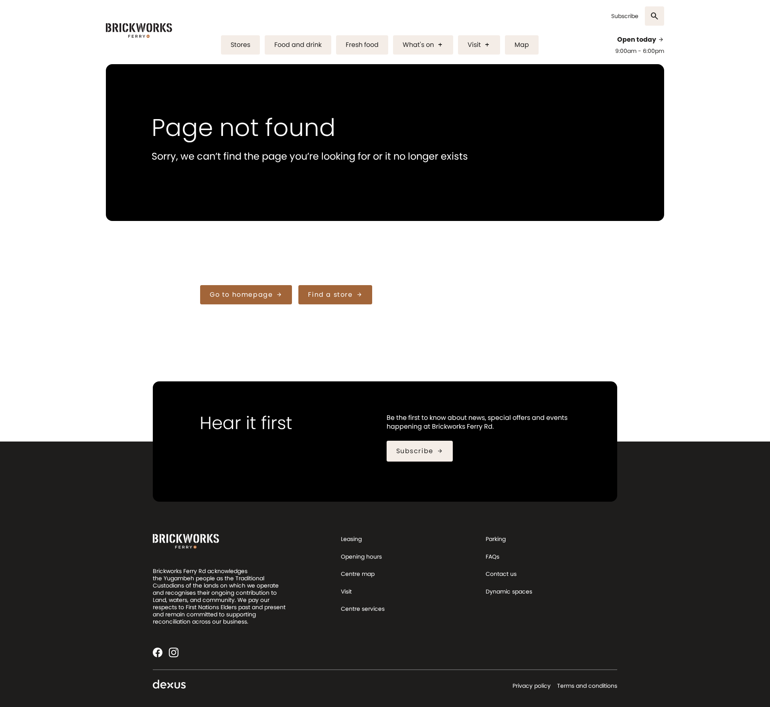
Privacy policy (532, 686)
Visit (479, 44)
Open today (640, 39)
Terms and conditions (587, 686)
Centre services (363, 609)
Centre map (358, 574)
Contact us (501, 574)
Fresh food (362, 44)
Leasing (351, 539)
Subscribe (624, 16)
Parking (496, 539)
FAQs (492, 557)
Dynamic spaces (509, 591)
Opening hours (361, 557)
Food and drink (298, 44)
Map (522, 44)
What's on (423, 44)
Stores (240, 44)
